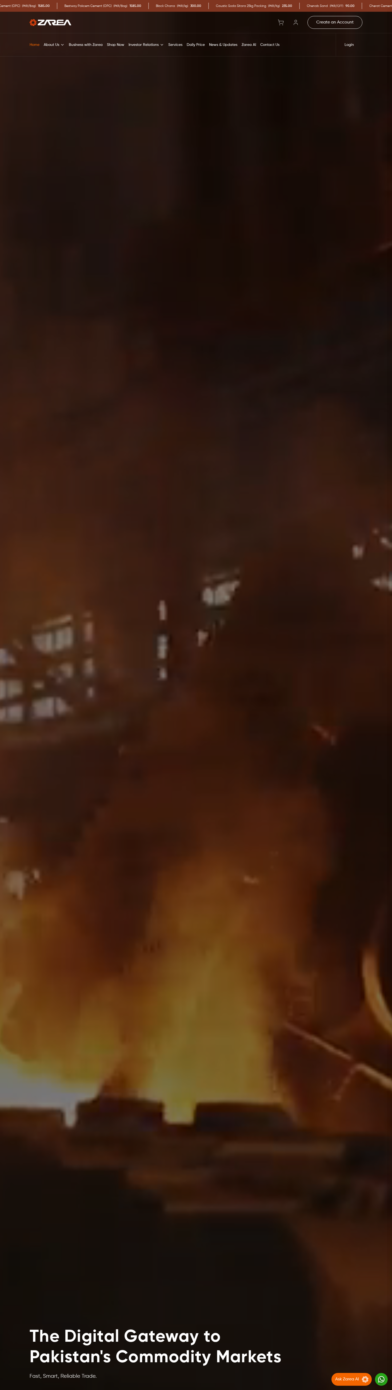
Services (175, 45)
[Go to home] (50, 22)
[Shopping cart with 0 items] (281, 22)
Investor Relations (144, 45)
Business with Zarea (86, 45)
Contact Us (269, 45)
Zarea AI (249, 45)
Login (349, 45)
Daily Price (196, 45)
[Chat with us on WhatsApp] (381, 1379)
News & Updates (223, 45)
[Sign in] (296, 22)
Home (34, 45)
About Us (51, 45)
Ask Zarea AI (347, 1379)
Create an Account (335, 22)
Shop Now (115, 45)
